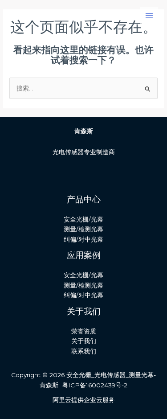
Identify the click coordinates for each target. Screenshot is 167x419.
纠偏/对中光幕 (83, 239)
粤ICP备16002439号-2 (94, 385)
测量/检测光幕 (83, 229)
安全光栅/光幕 (83, 219)
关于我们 (83, 341)
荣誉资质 (83, 331)
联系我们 (83, 351)
